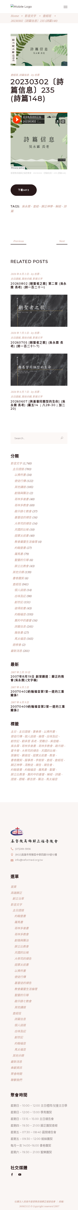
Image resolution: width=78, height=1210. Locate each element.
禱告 (38, 765)
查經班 (47, 16)
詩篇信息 (24, 75)
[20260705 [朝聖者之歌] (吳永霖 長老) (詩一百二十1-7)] (39, 311)
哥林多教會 (21, 505)
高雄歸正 (16, 893)
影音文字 (30, 16)
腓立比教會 (21, 566)
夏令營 (15, 750)
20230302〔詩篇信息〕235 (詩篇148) (49, 173)
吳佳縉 (54, 741)
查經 (36, 206)
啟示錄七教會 (22, 511)
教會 (52, 755)
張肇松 (15, 755)
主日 (13, 731)
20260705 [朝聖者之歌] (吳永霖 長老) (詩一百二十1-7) (37, 344)
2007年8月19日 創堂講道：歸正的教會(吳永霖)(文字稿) (37, 678)
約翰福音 (20, 614)
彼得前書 (20, 608)
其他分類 (26, 278)
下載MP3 (23, 190)
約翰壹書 (20, 548)
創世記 (18, 602)
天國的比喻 (21, 529)
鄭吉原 (31, 779)
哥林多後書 (21, 499)
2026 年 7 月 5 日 (20, 333)
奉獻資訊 (16, 1068)
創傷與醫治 (21, 493)
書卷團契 (18, 578)
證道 (13, 779)
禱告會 (48, 765)
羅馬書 (18, 554)
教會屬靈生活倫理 (25, 542)
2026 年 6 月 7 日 (20, 392)
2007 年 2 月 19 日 (20, 672)
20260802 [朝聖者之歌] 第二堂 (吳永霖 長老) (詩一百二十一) (39, 285)
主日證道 (15, 278)
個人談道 (20, 590)
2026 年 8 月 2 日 (20, 274)
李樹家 (39, 760)
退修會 (16, 645)
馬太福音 (20, 638)
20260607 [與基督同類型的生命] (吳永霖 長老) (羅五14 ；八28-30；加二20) (38, 405)
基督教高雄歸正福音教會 (21, 173)
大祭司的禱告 (22, 523)
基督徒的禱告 (22, 517)
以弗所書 (20, 475)
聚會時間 (16, 1074)
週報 (21, 779)
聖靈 (52, 769)
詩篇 (58, 774)
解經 (58, 206)
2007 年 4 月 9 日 (20, 702)
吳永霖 (26, 206)
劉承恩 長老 (29, 741)
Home (15, 16)
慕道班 (26, 755)
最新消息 (16, 651)
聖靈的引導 (21, 560)
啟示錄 (59, 746)
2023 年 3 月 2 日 (13, 49)
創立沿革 (18, 898)
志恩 (36, 75)
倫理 (41, 736)
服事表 (28, 760)
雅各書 (18, 632)
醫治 (41, 779)
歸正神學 (47, 206)
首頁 (13, 887)
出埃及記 (20, 596)
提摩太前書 (21, 535)
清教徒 (28, 765)
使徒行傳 (20, 481)
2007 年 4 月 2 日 (20, 687)
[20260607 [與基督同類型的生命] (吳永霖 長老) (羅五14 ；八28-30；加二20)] (39, 370)
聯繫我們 (16, 1080)
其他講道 (20, 487)
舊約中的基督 (22, 620)
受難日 (43, 741)
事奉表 (37, 731)
